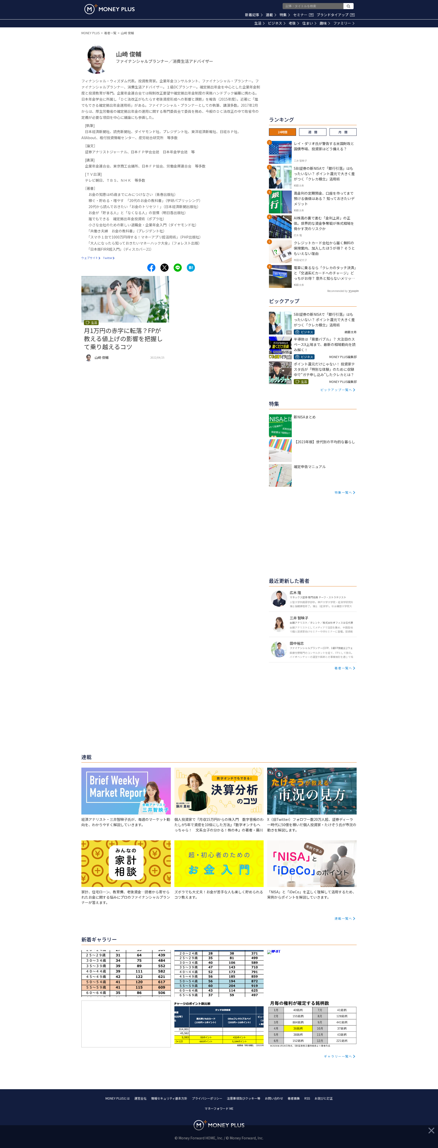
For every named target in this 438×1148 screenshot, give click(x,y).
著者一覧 (110, 33)
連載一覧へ (343, 918)
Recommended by (337, 291)
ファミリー (342, 23)
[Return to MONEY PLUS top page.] (109, 9)
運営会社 (140, 1098)
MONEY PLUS (90, 33)
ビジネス (275, 23)
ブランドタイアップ (335, 14)
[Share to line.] (178, 268)
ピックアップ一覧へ (336, 389)
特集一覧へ (343, 492)
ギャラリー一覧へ (338, 1056)
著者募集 (294, 1098)
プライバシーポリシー (207, 1098)
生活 (257, 23)
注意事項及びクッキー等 (243, 1098)
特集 (283, 14)
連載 (269, 14)
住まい (307, 23)
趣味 (323, 23)
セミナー (303, 14)
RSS (307, 1098)
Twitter (107, 258)
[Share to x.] (164, 268)
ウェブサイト (89, 258)
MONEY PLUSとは (117, 1098)
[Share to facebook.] (151, 268)
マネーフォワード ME (219, 1108)
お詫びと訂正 (324, 1098)
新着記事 (252, 14)
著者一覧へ (343, 668)
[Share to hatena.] (191, 268)
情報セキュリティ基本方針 (169, 1098)
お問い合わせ (274, 1098)
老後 (292, 23)
